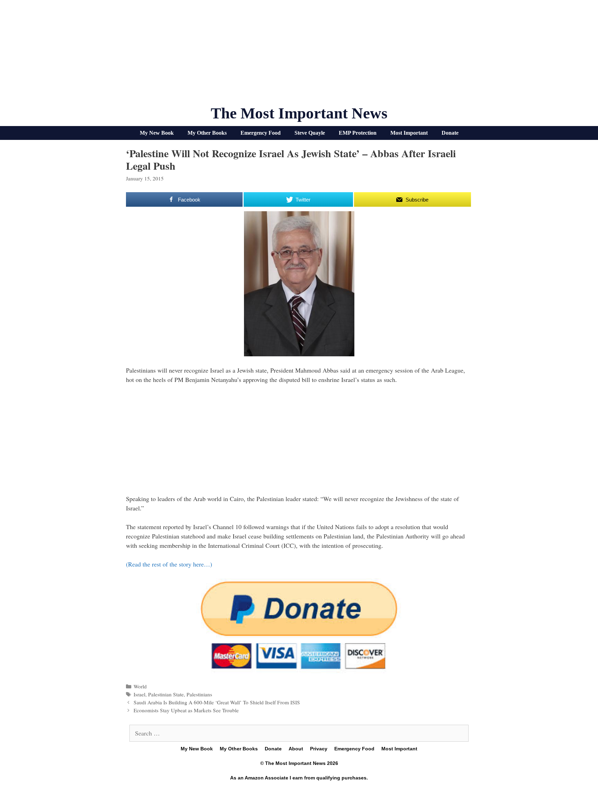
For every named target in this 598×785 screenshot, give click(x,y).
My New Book (157, 133)
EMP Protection (358, 133)
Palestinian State (166, 694)
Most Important (409, 133)
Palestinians (199, 694)
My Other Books (207, 133)
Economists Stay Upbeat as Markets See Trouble (186, 710)
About (296, 748)
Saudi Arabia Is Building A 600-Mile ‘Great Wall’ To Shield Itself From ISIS (217, 702)
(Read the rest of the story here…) (169, 564)
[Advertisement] (299, 55)
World (140, 686)
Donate (450, 133)
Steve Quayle (310, 133)
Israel (139, 694)
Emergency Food (261, 133)
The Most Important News (299, 113)
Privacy (318, 748)
